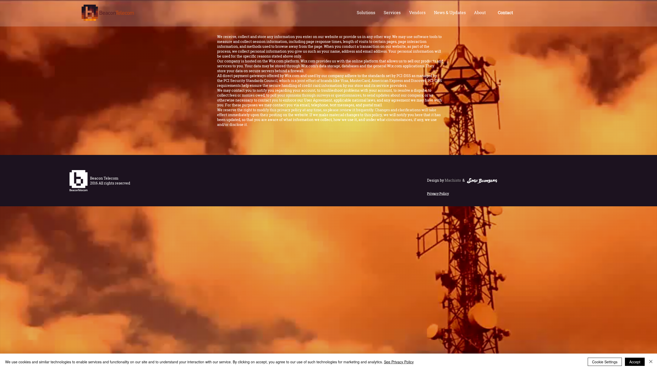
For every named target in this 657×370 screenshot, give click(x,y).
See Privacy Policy (399, 361)
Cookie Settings (604, 361)
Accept (634, 361)
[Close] (651, 362)
